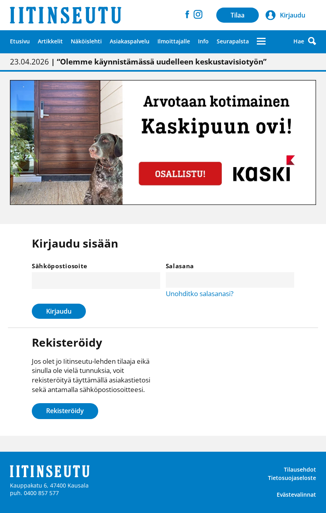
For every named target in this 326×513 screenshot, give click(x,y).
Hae (298, 41)
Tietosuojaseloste (292, 478)
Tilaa (237, 15)
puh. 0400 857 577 (34, 493)
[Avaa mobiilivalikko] (261, 41)
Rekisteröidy (65, 410)
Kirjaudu (59, 311)
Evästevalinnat (296, 494)
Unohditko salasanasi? (199, 293)
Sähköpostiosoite (59, 266)
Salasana (180, 266)
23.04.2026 (138, 62)
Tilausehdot (300, 469)
